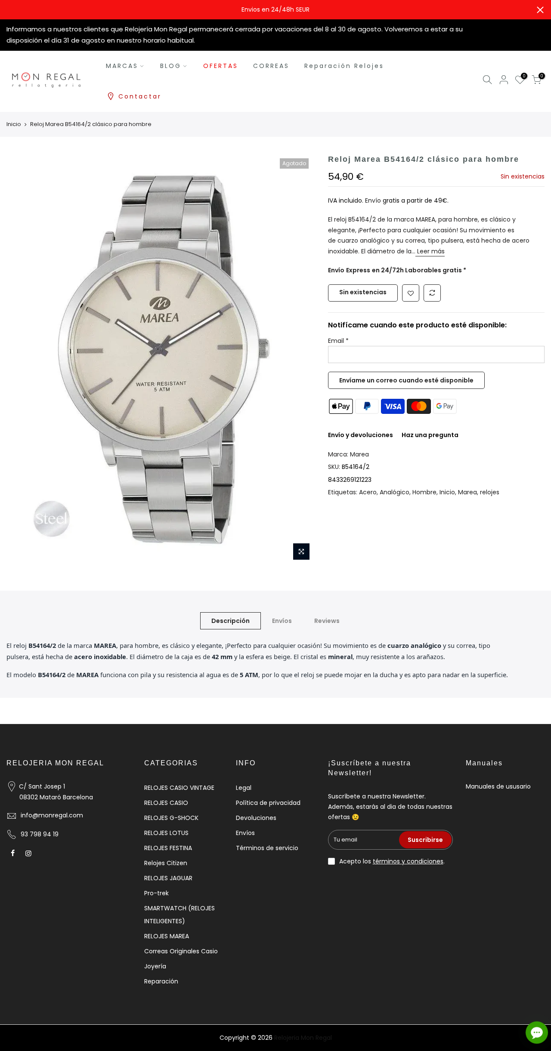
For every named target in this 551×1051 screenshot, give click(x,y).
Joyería (155, 966)
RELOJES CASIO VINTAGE (179, 787)
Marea (359, 454)
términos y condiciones (408, 861)
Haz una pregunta (430, 435)
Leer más (430, 251)
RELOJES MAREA (166, 936)
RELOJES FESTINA (168, 848)
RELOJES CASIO (166, 802)
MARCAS (122, 66)
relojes (489, 492)
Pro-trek (156, 893)
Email (338, 340)
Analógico (394, 492)
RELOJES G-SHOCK (171, 818)
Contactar (139, 96)
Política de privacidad (268, 802)
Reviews (327, 620)
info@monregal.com (52, 815)
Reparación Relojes (344, 66)
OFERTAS (220, 66)
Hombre (424, 492)
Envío (374, 200)
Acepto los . (392, 861)
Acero (368, 492)
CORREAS (271, 66)
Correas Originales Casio (181, 951)
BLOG (170, 66)
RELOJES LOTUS (166, 833)
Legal (243, 787)
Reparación (161, 981)
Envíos (282, 620)
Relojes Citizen (165, 863)
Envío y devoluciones (360, 435)
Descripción (230, 620)
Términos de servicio (267, 848)
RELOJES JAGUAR (168, 878)
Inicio (13, 124)
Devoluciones (256, 818)
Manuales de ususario (498, 786)
